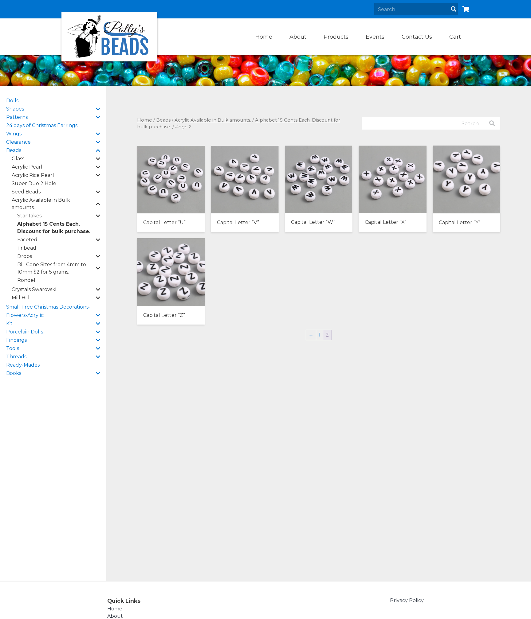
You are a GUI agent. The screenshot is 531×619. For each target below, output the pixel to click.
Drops (24, 256)
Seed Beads (26, 192)
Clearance (18, 142)
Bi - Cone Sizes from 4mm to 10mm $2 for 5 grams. (51, 268)
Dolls (12, 100)
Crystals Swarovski (34, 289)
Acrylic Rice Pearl (33, 175)
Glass (18, 159)
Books (13, 373)
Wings (14, 134)
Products (336, 36)
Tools (12, 348)
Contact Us (417, 36)
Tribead (26, 248)
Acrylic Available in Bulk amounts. (41, 203)
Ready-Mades (23, 365)
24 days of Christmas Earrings (41, 125)
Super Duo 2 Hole (34, 183)
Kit (9, 323)
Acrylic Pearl (27, 167)
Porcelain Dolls (24, 332)
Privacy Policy (407, 600)
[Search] (453, 9)
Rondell (27, 280)
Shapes (15, 109)
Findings (16, 340)
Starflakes (29, 216)
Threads (16, 357)
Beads (13, 150)
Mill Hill (21, 298)
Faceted (27, 240)
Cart (455, 36)
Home (263, 36)
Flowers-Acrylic (25, 315)
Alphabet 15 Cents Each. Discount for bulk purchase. (53, 227)
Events (375, 36)
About (297, 36)
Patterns (17, 117)
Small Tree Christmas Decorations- (48, 307)
